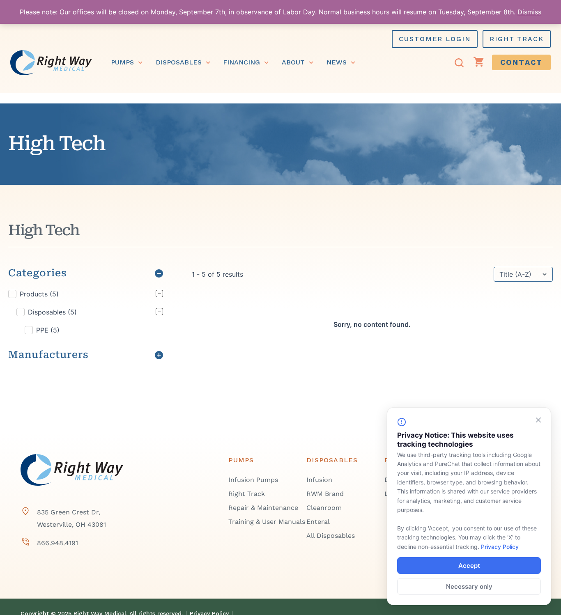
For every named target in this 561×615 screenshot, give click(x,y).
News (336, 62)
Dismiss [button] (529, 12)
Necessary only (469, 586)
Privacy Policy (500, 546)
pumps (122, 62)
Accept (469, 565)
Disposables (179, 62)
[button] (85, 294)
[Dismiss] (538, 420)
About (293, 62)
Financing (241, 62)
